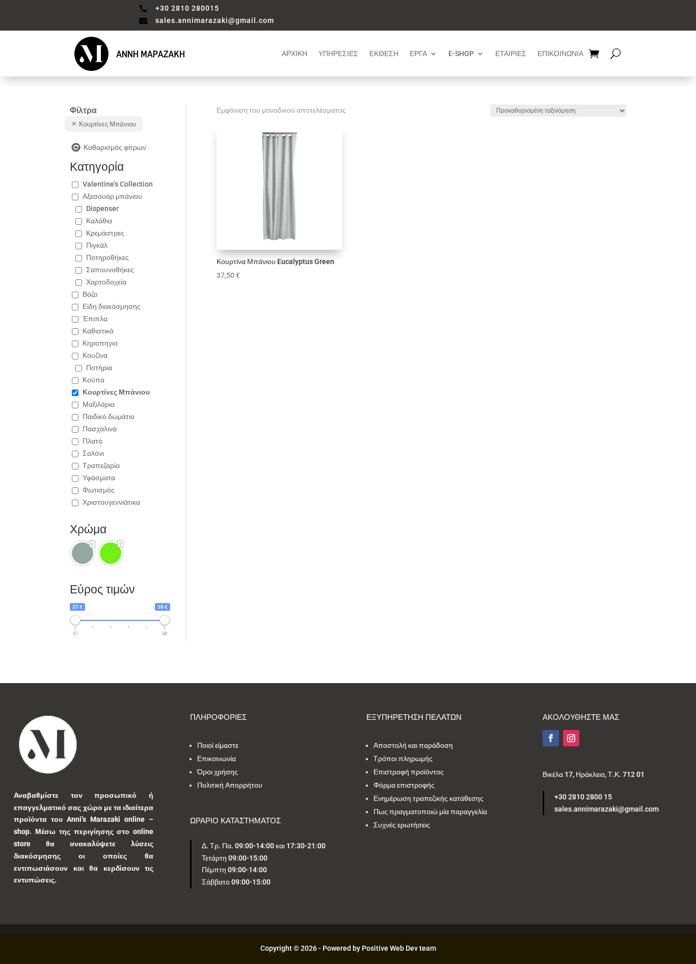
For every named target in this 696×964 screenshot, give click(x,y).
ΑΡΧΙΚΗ (294, 53)
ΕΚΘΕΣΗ (383, 53)
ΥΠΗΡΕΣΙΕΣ (338, 53)
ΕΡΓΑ (418, 53)
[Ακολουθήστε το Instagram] (571, 738)
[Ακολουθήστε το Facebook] (551, 738)
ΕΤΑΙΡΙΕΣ (510, 53)
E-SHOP (461, 53)
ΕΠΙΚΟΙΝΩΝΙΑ (560, 53)
